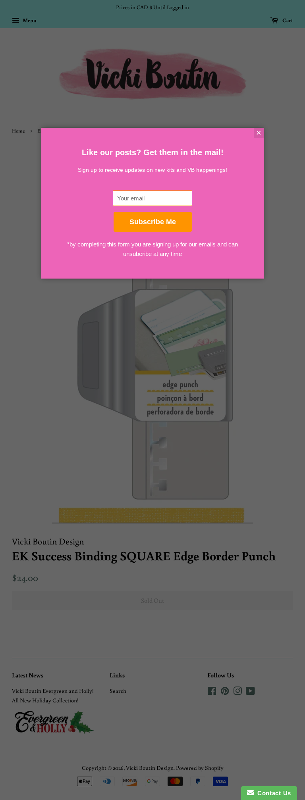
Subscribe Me (152, 222)
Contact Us (272, 793)
